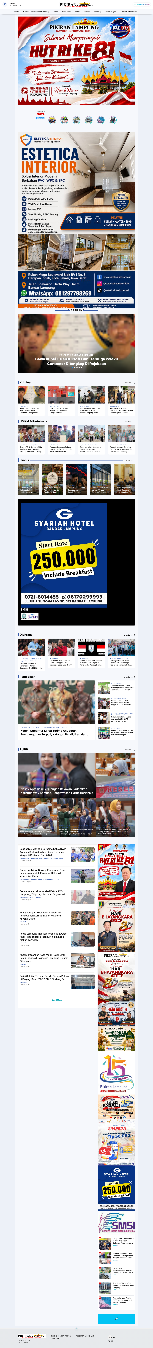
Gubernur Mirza (119, 698)
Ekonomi (55, 445)
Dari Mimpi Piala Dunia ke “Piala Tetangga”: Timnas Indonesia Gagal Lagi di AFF (61, 663)
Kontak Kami (110, 1337)
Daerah (55, 11)
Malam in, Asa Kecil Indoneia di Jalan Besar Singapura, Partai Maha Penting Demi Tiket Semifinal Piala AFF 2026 (91, 663)
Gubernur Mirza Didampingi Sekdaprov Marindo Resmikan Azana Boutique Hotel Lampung (90, 449)
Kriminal (15, 11)
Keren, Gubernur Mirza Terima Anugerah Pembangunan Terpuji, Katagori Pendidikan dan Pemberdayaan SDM (53, 732)
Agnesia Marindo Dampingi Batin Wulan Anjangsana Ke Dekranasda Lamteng (120, 449)
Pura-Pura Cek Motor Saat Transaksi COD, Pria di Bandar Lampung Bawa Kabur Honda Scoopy (90, 410)
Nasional (87, 11)
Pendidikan (66, 11)
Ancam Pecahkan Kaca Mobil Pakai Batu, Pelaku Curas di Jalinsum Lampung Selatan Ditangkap (44, 958)
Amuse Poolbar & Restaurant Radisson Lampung (100, 484)
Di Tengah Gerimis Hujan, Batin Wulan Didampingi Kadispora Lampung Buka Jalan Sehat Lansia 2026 (120, 663)
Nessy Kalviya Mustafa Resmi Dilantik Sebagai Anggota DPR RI (76, 826)
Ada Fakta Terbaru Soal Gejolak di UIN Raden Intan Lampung (123, 1285)
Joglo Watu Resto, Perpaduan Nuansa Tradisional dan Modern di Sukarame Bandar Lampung (52, 490)
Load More (57, 1000)
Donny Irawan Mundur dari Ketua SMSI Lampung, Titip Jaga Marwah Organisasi (42, 893)
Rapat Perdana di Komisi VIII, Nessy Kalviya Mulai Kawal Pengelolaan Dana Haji (37, 832)
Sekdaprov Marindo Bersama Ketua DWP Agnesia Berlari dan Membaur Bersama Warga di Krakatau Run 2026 (43, 852)
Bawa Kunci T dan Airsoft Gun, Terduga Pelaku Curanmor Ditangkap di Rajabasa (76, 361)
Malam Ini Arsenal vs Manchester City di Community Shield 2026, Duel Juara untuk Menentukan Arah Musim (31, 666)
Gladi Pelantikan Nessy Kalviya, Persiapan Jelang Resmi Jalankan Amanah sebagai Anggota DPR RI (114, 831)
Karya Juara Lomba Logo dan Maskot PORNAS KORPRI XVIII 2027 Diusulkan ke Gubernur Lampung (121, 719)
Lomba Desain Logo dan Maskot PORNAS (122, 713)
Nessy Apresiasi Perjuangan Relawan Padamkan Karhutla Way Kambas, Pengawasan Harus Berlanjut (57, 790)
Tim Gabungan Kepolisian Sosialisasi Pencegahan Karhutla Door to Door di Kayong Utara (41, 915)
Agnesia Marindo (118, 445)
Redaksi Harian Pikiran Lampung (36, 11)
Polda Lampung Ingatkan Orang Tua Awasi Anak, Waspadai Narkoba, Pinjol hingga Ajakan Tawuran (43, 936)
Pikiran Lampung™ (24, 1342)
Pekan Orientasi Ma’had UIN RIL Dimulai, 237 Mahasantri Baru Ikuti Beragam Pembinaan (122, 732)
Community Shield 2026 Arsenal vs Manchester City (30, 660)
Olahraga (97, 11)
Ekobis (24, 485)
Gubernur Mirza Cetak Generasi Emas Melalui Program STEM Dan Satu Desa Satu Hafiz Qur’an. (121, 702)
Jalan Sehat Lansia (119, 658)
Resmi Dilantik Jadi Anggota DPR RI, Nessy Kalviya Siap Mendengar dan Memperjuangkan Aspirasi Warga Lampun (76, 831)
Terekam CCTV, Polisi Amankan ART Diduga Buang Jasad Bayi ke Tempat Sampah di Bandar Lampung (121, 410)
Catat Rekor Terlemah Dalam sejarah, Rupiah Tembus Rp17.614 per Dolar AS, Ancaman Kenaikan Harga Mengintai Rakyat (76, 490)
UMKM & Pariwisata (129, 11)
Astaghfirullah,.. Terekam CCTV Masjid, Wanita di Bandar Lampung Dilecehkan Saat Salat (122, 1300)
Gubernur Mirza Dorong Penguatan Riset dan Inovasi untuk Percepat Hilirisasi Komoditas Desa (43, 873)
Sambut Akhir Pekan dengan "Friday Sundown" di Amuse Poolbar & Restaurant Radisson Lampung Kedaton (100, 490)
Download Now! (143, 4)
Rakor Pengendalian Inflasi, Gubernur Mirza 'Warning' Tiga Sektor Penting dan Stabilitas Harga (124, 490)
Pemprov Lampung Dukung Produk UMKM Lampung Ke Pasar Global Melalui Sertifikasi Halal (60, 449)
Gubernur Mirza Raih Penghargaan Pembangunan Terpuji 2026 (49, 727)
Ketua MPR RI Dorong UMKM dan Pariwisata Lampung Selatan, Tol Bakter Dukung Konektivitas (31, 449)
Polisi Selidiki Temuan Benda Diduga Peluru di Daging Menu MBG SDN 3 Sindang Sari (44, 978)
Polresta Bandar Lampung (76, 355)
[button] (72, 367)
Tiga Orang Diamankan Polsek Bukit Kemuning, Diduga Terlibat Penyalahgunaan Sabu (59, 410)
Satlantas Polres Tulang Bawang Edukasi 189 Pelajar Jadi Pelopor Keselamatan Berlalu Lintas (122, 687)
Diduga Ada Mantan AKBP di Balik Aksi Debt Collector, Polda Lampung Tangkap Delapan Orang (123, 1241)
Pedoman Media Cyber (86, 1336)
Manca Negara (111, 11)
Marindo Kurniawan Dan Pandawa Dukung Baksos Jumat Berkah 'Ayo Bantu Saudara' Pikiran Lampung (123, 1255)
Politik (77, 11)
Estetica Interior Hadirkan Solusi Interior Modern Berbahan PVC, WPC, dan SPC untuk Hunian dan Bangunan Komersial (28, 490)
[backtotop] (76, 1329)
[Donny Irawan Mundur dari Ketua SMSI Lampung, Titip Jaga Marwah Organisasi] (83, 897)
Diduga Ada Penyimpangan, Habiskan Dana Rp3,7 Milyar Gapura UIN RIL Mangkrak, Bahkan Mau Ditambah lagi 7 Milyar (123, 1270)
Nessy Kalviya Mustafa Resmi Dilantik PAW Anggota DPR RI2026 (115, 826)
